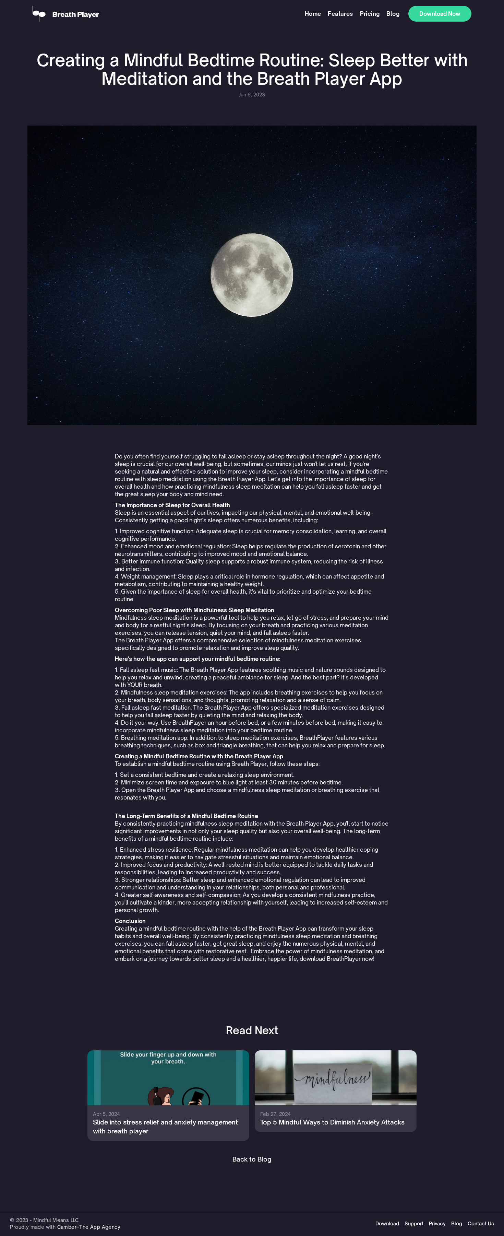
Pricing (370, 13)
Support (414, 1223)
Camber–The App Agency (88, 1227)
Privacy (437, 1223)
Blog (392, 13)
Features (340, 13)
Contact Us (481, 1223)
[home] (167, 13)
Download (387, 1223)
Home (313, 13)
